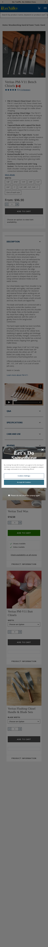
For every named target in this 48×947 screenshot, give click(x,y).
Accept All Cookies (24, 482)
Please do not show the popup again (25, 495)
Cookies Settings (24, 476)
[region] (24, 473)
